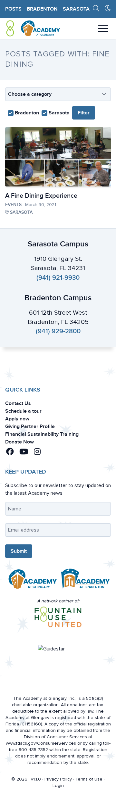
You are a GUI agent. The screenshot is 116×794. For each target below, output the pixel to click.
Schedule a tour (23, 411)
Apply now (17, 419)
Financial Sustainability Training (42, 434)
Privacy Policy (58, 779)
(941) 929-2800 (58, 331)
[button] (11, 452)
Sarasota (76, 9)
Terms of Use (88, 779)
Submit (19, 551)
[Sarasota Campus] (31, 580)
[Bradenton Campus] (84, 580)
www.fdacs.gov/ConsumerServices (41, 743)
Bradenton (42, 9)
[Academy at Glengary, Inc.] (33, 28)
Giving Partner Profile (30, 426)
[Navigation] (103, 28)
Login (58, 785)
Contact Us (18, 403)
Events (13, 204)
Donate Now (19, 442)
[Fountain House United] (58, 617)
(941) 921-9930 (58, 278)
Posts (13, 9)
